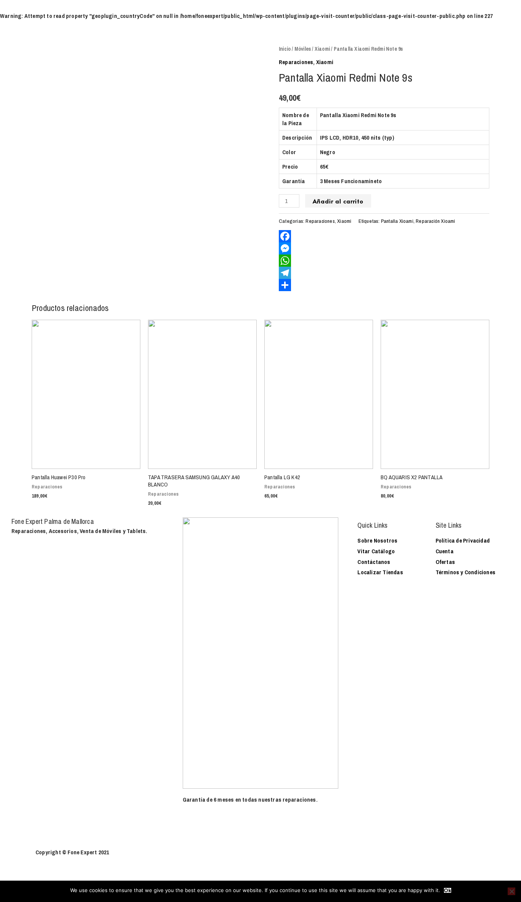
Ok (447, 890)
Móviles (302, 48)
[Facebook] (384, 236)
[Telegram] (384, 273)
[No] (511, 891)
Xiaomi (322, 48)
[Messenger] (384, 248)
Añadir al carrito (338, 201)
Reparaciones (296, 62)
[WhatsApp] (384, 260)
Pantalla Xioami (397, 220)
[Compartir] (384, 285)
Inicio (285, 48)
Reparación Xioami (435, 220)
